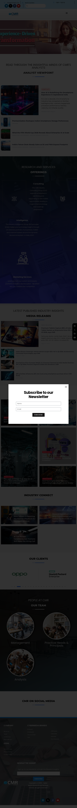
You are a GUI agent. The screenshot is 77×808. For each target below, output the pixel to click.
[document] (38, 404)
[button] (66, 387)
